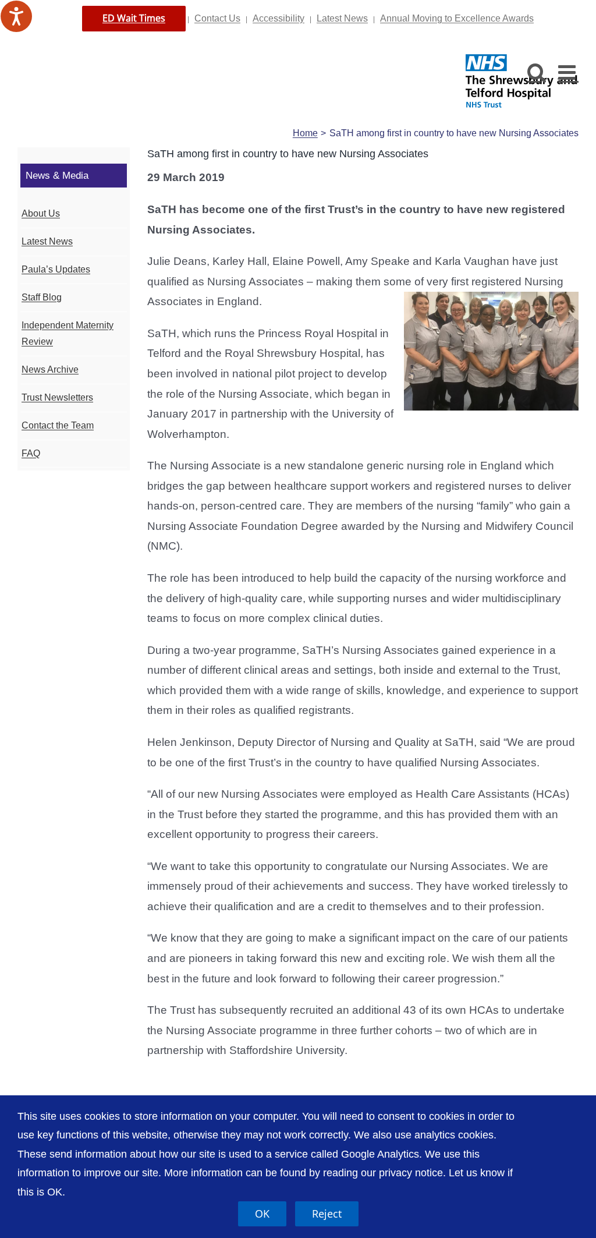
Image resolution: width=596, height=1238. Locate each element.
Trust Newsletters (57, 397)
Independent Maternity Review (67, 333)
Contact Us (217, 18)
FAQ (31, 453)
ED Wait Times (133, 18)
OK (262, 1214)
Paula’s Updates (56, 269)
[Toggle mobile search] (537, 72)
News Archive (50, 369)
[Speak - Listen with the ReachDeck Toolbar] (16, 16)
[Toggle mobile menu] (568, 72)
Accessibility (278, 18)
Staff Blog (42, 297)
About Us (41, 213)
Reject (327, 1214)
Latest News (342, 18)
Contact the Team (58, 425)
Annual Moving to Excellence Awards (457, 18)
